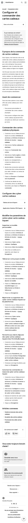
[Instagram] (16, 503)
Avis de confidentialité (14, 514)
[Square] (2, 2)
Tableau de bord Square (11, 44)
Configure (14, 244)
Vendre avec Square (13, 485)
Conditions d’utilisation (14, 517)
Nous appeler (13, 492)
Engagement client (13, 9)
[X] (12, 503)
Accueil (4, 9)
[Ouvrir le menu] (25, 2)
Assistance (9, 2)
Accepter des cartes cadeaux (13, 417)
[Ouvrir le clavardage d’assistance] (24, 519)
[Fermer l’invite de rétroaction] (23, 430)
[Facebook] (14, 503)
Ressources (13, 489)
